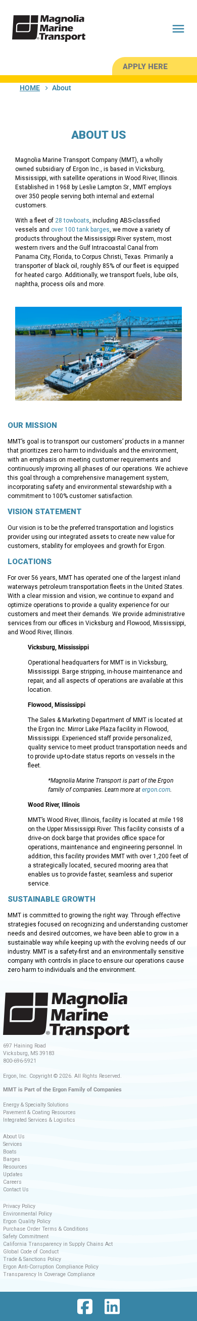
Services (12, 1144)
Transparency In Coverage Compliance (49, 1274)
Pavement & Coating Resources (39, 1112)
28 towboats (72, 220)
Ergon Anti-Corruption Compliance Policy (50, 1266)
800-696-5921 (19, 1061)
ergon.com (156, 789)
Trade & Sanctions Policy (32, 1259)
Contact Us (16, 1189)
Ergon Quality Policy (27, 1221)
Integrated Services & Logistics (39, 1120)
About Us (14, 1136)
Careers (12, 1182)
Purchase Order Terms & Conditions (45, 1229)
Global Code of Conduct (31, 1251)
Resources (15, 1167)
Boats (10, 1151)
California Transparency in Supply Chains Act (58, 1244)
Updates (13, 1174)
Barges (11, 1159)
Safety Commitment (25, 1236)
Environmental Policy (27, 1213)
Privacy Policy (19, 1206)
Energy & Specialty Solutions (36, 1105)
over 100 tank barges (80, 229)
